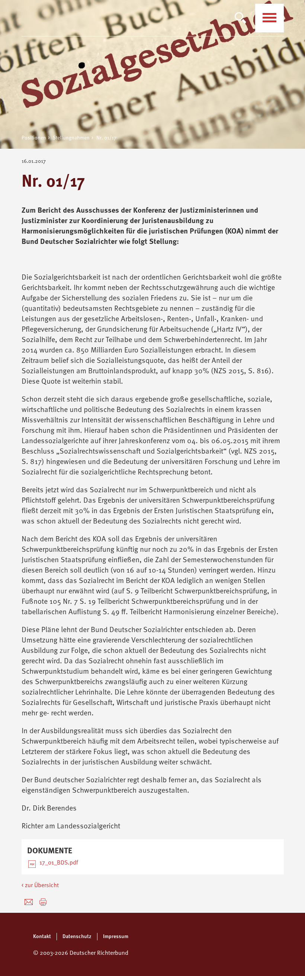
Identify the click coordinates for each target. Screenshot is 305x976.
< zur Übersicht (40, 886)
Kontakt (42, 936)
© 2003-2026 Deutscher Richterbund (80, 953)
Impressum (115, 936)
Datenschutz (77, 936)
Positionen (34, 138)
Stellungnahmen (71, 138)
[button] (43, 902)
